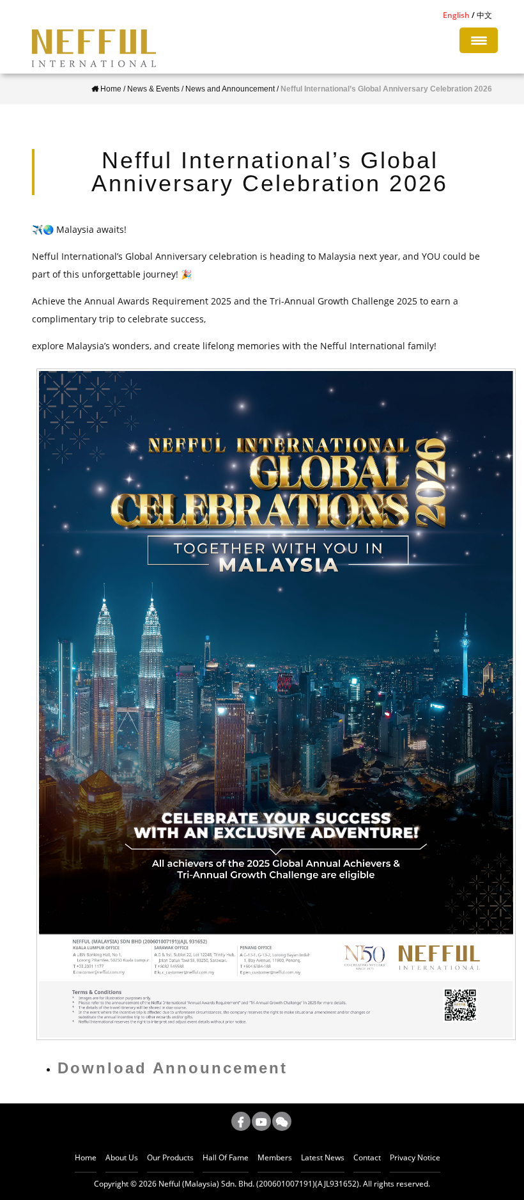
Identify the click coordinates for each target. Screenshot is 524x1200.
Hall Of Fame (226, 1157)
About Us (121, 1157)
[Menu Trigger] (478, 40)
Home (85, 1157)
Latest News (322, 1157)
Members (275, 1157)
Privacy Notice (415, 1157)
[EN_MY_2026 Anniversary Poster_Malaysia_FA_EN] (276, 704)
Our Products (170, 1157)
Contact (367, 1157)
